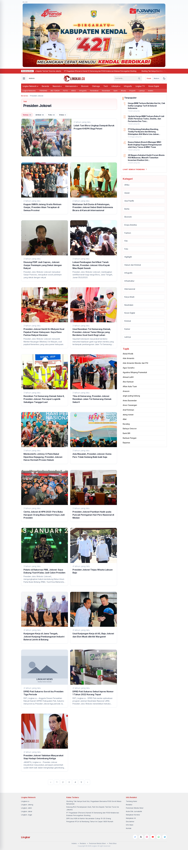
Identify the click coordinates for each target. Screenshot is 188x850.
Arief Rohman (128, 410)
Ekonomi (84, 86)
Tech (105, 86)
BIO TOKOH (55, 91)
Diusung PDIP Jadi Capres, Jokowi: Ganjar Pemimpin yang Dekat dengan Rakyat (43, 265)
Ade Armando (128, 358)
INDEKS (32, 78)
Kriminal (127, 321)
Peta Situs (113, 843)
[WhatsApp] (158, 836)
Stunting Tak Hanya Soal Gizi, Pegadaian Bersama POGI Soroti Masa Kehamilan (138, 71)
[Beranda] (74, 78)
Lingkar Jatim (26, 808)
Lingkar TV (140, 86)
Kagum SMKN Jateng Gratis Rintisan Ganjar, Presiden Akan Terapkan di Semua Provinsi (42, 207)
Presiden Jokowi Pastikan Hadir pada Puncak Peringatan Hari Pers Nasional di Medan (93, 514)
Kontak (128, 828)
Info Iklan (129, 825)
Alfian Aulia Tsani (130, 386)
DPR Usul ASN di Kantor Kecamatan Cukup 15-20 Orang (88, 818)
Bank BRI (126, 433)
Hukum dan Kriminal (132, 265)
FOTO (65, 91)
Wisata (123, 91)
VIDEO (73, 91)
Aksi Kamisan (128, 382)
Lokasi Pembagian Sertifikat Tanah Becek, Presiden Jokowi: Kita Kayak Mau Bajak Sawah (91, 265)
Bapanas (126, 443)
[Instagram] (146, 836)
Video (62, 115)
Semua (27, 115)
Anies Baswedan (130, 400)
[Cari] (139, 78)
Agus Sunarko (129, 368)
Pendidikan (94, 91)
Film (126, 241)
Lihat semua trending (134, 169)
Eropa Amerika (130, 225)
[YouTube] (152, 836)
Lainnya (142, 91)
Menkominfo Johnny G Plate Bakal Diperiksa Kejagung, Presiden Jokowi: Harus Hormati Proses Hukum (43, 457)
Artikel (40, 115)
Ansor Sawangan (130, 405)
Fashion (127, 233)
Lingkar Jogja (26, 815)
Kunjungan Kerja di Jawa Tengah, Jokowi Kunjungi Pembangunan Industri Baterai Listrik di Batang (44, 636)
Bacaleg (126, 424)
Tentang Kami (131, 801)
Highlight (128, 257)
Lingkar (25, 837)
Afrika (126, 185)
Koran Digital (153, 86)
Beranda (45, 86)
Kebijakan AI (131, 818)
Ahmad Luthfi (128, 377)
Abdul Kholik (128, 353)
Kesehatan (106, 91)
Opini (115, 91)
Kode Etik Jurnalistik (134, 811)
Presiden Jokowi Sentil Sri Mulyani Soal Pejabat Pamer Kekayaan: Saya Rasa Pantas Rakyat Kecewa (44, 332)
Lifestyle (115, 86)
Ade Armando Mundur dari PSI (135, 363)
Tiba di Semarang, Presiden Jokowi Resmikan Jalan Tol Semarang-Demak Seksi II (92, 399)
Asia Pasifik (129, 201)
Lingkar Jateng (27, 805)
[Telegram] (164, 836)
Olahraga (96, 86)
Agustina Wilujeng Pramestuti (135, 372)
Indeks (150, 91)
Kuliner (127, 329)
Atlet (124, 419)
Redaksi (129, 805)
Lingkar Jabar (26, 811)
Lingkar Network (29, 86)
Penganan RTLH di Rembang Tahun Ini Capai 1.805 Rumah (89, 821)
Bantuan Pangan (129, 438)
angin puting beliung (131, 396)
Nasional (56, 86)
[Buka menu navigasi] (24, 78)
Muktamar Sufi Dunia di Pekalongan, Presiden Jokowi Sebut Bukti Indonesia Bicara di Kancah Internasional (93, 207)
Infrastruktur (129, 281)
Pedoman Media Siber (134, 808)
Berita (126, 209)
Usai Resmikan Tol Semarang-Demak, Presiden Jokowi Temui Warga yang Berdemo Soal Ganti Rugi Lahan (92, 332)
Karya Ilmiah (129, 297)
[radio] (149, 78)
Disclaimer (130, 821)
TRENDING (43, 91)
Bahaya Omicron (130, 428)
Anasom (126, 391)
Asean (127, 193)
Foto (51, 115)
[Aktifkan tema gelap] (164, 78)
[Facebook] (135, 836)
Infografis (128, 86)
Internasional (70, 86)
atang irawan (128, 414)
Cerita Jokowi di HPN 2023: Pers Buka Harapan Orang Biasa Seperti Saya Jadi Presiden (44, 514)
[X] (141, 836)
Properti (132, 91)
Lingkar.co (25, 801)
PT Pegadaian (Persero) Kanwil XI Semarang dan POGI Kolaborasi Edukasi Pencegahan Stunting (67, 71)
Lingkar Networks (29, 91)
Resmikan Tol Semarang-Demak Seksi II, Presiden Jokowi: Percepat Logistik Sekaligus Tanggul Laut (44, 399)
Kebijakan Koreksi (133, 815)
